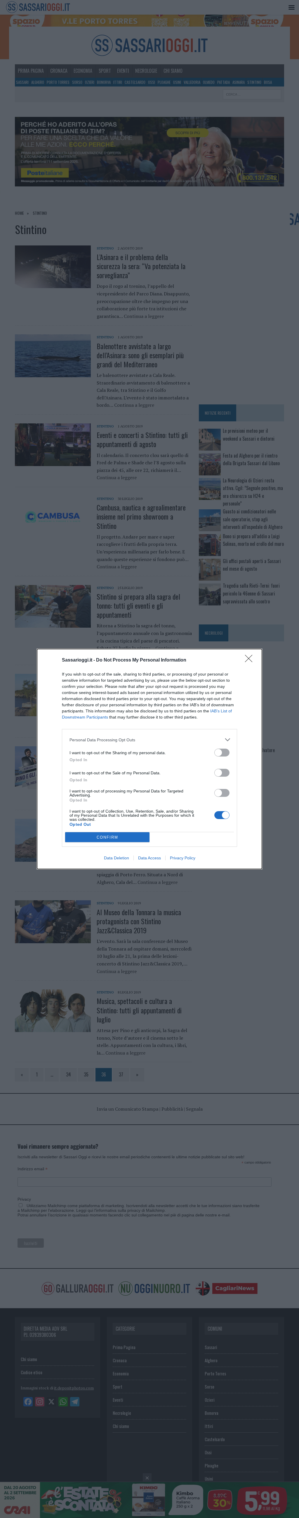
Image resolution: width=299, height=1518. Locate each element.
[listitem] (149, 740)
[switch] (222, 753)
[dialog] (149, 759)
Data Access (149, 858)
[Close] (250, 660)
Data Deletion (116, 858)
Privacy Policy (182, 858)
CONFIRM (107, 837)
